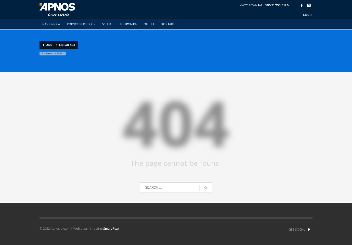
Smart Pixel (111, 228)
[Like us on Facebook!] (308, 229)
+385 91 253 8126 (276, 5)
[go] (205, 188)
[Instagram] (308, 5)
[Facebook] (301, 5)
